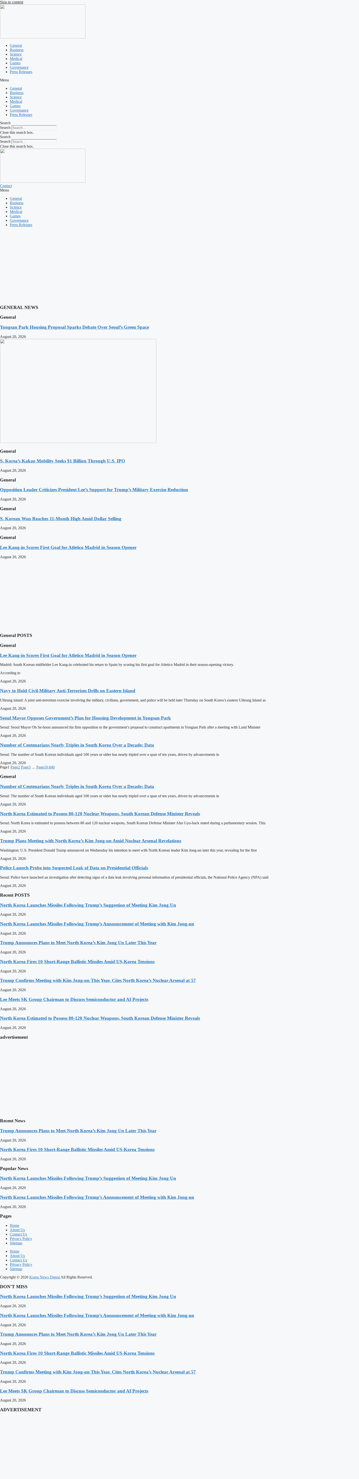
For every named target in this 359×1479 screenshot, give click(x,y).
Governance (19, 67)
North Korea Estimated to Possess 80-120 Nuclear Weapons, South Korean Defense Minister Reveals (100, 813)
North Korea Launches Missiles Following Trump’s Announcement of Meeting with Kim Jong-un (97, 923)
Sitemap (16, 1243)
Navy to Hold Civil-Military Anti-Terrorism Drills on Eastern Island (67, 690)
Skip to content (11, 2)
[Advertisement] (146, 265)
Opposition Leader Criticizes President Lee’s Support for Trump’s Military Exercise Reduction (94, 489)
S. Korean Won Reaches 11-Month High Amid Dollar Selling (60, 518)
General (16, 45)
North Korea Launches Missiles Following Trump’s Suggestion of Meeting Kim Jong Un (88, 905)
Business (16, 50)
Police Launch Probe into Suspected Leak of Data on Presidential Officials (74, 867)
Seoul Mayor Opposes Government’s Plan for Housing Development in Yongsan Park (85, 717)
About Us (17, 1230)
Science (16, 54)
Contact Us (18, 1234)
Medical (16, 59)
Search (5, 127)
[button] (179, 80)
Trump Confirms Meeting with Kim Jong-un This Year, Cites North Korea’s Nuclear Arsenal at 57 (98, 980)
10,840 (45, 767)
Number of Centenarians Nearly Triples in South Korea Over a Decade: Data (77, 745)
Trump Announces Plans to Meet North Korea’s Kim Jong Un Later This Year (78, 942)
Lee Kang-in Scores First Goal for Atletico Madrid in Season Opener (68, 547)
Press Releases (21, 72)
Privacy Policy (21, 1239)
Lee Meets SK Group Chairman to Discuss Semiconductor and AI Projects (74, 999)
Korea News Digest (45, 1277)
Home (14, 1225)
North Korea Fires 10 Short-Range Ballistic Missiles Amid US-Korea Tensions (77, 961)
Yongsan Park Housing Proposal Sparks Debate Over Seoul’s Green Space (74, 327)
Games (15, 63)
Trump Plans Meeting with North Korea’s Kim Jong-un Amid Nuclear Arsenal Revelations (90, 840)
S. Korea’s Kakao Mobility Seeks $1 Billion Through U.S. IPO (62, 460)
